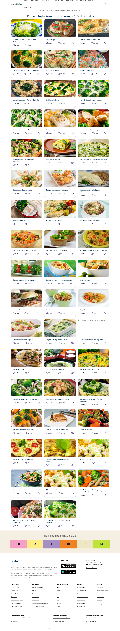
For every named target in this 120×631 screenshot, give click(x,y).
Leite (58, 600)
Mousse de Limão (81, 587)
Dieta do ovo (14, 590)
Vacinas (99, 594)
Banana (59, 603)
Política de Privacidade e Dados (61, 618)
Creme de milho (81, 594)
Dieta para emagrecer (17, 600)
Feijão (58, 590)
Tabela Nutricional (62, 584)
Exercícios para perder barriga (40, 603)
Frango (58, 606)
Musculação (35, 600)
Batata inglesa (60, 594)
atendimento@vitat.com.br (96, 564)
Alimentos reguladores (17, 606)
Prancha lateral (36, 594)
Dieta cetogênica (15, 594)
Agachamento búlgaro (38, 587)
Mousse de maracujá (82, 597)
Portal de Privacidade (58, 621)
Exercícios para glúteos (38, 606)
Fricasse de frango (82, 606)
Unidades (99, 600)
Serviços (99, 584)
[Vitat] (17, 4)
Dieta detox (14, 597)
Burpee (34, 590)
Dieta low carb (15, 587)
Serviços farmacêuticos (103, 590)
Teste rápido (100, 587)
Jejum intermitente (16, 603)
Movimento (35, 584)
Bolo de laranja (81, 600)
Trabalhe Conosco (91, 568)
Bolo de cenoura (81, 590)
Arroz (58, 587)
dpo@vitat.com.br (91, 621)
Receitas (79, 584)
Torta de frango (81, 603)
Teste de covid (100, 597)
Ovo (58, 597)
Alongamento (35, 597)
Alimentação (15, 584)
